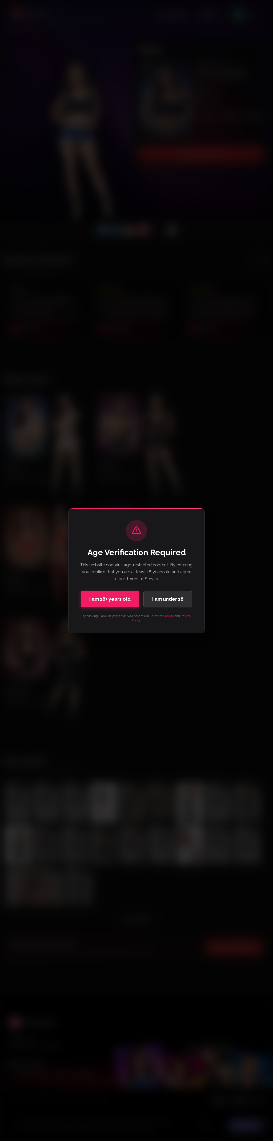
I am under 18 (167, 599)
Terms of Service (162, 616)
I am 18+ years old (110, 599)
